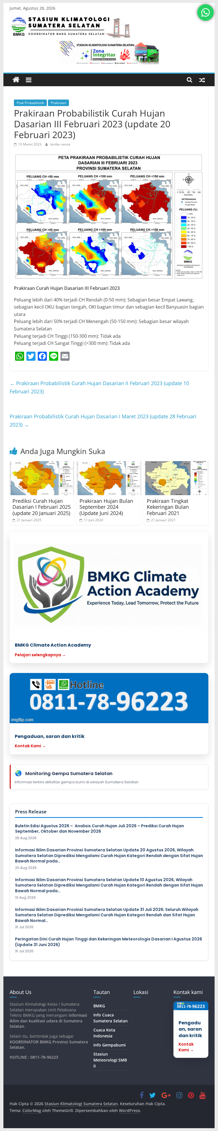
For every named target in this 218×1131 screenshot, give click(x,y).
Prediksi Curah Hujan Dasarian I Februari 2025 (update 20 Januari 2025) (41, 506)
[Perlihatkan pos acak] (202, 80)
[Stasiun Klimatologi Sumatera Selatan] (16, 80)
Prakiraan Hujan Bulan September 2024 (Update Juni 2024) (106, 506)
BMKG (99, 1005)
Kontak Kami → (30, 746)
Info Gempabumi (109, 1045)
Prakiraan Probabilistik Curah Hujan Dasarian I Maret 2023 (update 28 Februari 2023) (103, 420)
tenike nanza (60, 144)
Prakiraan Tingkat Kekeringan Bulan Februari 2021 (168, 506)
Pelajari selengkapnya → (40, 655)
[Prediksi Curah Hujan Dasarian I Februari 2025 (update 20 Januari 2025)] (42, 478)
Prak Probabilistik (30, 102)
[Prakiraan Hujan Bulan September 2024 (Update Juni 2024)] (109, 478)
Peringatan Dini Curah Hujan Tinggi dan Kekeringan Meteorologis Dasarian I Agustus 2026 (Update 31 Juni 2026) (108, 942)
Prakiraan (58, 102)
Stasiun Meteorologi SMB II (110, 1060)
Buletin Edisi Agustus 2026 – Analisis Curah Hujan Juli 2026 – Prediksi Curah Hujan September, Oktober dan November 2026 (99, 828)
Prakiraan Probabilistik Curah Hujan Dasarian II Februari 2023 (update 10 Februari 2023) (99, 387)
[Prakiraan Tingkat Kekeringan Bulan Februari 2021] (176, 478)
